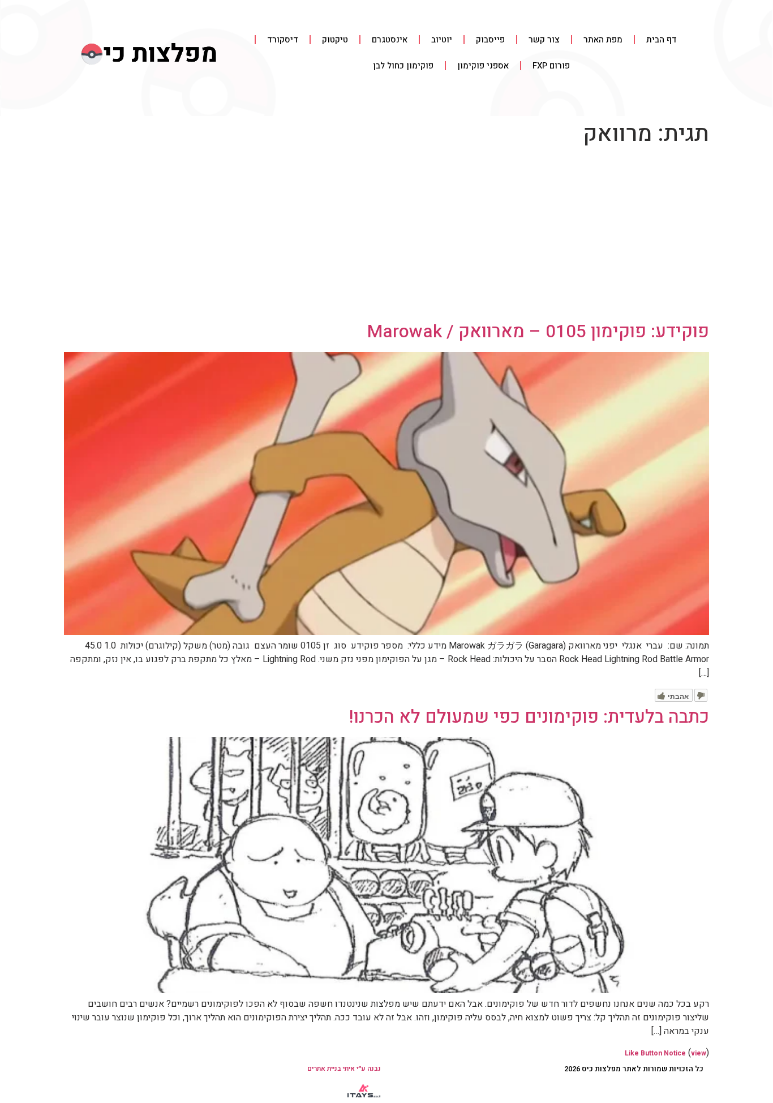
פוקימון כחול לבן (403, 65)
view (698, 1053)
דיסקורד (282, 39)
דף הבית (661, 39)
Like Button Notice (655, 1053)
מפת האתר (602, 39)
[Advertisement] (386, 236)
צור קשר (544, 39)
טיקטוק (335, 39)
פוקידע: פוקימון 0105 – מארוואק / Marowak (538, 331)
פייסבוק (490, 39)
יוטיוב (441, 39)
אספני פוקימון (483, 65)
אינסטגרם (389, 39)
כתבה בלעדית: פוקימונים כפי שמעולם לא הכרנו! (529, 716)
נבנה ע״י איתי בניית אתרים (344, 1068)
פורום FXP (551, 65)
